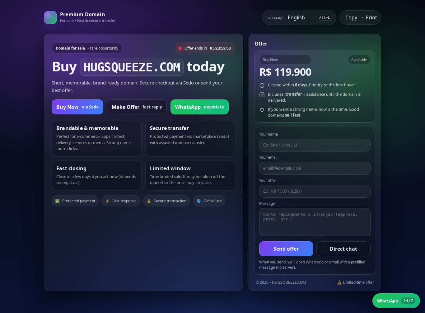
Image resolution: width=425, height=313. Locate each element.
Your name (268, 134)
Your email (268, 157)
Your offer (267, 180)
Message (267, 203)
